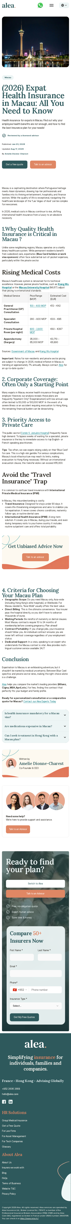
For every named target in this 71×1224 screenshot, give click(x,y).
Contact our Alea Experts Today (39, 701)
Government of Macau (23, 351)
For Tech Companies (12, 1141)
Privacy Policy (9, 1193)
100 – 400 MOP (38, 305)
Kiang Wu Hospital (49, 351)
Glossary (6, 1146)
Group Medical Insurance (14, 1120)
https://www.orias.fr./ (29, 1218)
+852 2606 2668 (11, 1088)
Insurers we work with (13, 1167)
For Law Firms (9, 1130)
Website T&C (9, 1188)
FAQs (4, 1178)
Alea (61, 364)
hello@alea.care (10, 1094)
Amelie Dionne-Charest (16, 153)
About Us (6, 1162)
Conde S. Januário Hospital (35, 433)
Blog (4, 1172)
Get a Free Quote (11, 1125)
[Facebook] (4, 1102)
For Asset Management (14, 1136)
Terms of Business (11, 1183)
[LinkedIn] (11, 1102)
